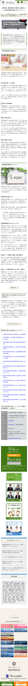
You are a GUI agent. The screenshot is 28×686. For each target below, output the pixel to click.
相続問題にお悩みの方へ (11, 14)
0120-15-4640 (11, 424)
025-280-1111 (11, 420)
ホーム (2, 14)
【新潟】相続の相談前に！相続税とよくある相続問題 (14, 334)
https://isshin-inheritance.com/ (14, 438)
